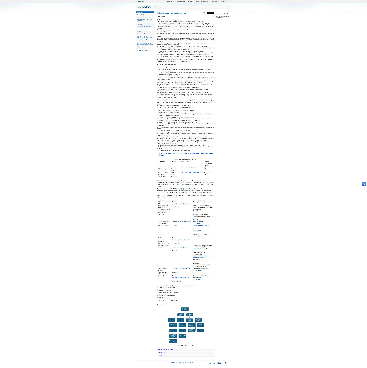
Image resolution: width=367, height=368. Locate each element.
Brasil (144, 1)
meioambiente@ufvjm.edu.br (183, 268)
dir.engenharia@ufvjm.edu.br (183, 221)
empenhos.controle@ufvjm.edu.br (202, 265)
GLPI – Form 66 (197, 270)
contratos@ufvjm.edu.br (199, 257)
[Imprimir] (204, 13)
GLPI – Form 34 (197, 230)
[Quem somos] (173, 362)
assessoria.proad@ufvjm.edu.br (194, 172)
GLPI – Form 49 (197, 279)
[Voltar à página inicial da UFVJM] (144, 7)
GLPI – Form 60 (197, 220)
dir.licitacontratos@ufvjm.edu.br (180, 247)
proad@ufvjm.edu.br (191, 167)
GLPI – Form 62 (197, 211)
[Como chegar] (182, 362)
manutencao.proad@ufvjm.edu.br (202, 225)
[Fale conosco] (190, 362)
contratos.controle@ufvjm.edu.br (201, 256)
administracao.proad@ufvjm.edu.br (181, 204)
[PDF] (205, 13)
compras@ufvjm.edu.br (199, 249)
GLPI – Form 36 (197, 223)
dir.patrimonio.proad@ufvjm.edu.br (181, 239)
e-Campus (209, 202)
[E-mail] (202, 13)
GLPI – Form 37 (197, 236)
